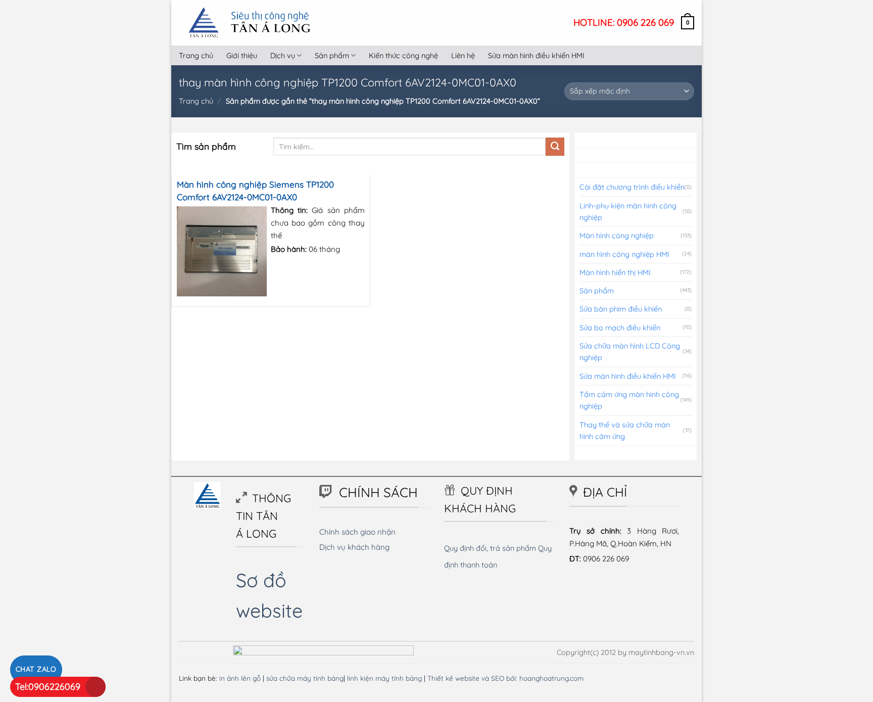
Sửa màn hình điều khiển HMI (536, 55)
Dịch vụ (282, 55)
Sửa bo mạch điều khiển (619, 327)
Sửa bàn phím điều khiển (620, 309)
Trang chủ (196, 55)
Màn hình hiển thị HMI (615, 272)
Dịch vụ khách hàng (354, 547)
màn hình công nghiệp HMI (624, 254)
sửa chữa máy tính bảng (305, 678)
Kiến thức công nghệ (403, 55)
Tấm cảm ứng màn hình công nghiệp (629, 400)
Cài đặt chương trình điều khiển (632, 187)
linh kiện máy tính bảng (384, 678)
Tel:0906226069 (47, 686)
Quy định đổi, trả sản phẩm (490, 548)
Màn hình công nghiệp (616, 235)
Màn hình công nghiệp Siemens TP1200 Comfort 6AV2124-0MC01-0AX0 (255, 190)
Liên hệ (463, 55)
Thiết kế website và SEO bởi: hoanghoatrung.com (505, 678)
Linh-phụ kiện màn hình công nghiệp (627, 211)
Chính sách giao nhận (357, 532)
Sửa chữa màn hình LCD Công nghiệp (629, 351)
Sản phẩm (332, 55)
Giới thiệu (241, 55)
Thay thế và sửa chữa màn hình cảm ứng (624, 430)
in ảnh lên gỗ (240, 678)
